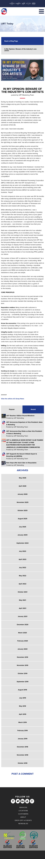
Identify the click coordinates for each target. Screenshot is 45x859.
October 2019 (22, 673)
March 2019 (22, 722)
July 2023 (22, 551)
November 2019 (22, 665)
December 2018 (22, 747)
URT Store (28, 3)
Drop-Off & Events (23, 820)
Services (23, 807)
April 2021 (22, 608)
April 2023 (22, 559)
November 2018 (22, 755)
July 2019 (22, 698)
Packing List (18, 3)
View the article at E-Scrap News (12, 399)
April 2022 (22, 584)
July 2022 (22, 567)
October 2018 (22, 763)
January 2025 (22, 535)
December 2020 (22, 625)
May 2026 (22, 478)
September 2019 (22, 682)
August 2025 (22, 519)
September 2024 (22, 543)
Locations (23, 811)
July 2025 (22, 527)
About (23, 817)
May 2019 (22, 706)
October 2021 (22, 592)
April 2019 (22, 714)
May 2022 (22, 576)
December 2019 (22, 657)
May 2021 (22, 600)
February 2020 (22, 641)
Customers (23, 814)
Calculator (12, 3)
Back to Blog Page (11, 41)
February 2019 (22, 730)
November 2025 (22, 502)
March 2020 (22, 633)
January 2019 (22, 739)
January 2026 (22, 494)
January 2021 (22, 616)
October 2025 (22, 510)
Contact (34, 3)
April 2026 (22, 486)
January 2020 (22, 649)
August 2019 (22, 690)
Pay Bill (23, 3)
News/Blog (23, 823)
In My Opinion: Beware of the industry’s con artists (20, 49)
